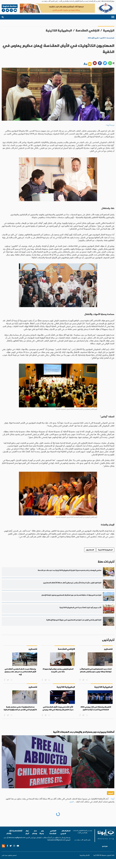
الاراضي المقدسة (87, 30)
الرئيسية (108, 30)
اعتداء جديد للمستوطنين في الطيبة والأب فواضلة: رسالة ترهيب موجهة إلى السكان (96, 670)
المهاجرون (90, 549)
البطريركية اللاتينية (59, 30)
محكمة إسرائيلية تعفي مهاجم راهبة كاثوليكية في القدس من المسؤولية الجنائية (20, 708)
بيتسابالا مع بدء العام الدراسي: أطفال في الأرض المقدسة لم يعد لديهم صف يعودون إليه (20, 672)
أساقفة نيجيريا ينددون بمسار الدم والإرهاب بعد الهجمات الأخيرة (83, 732)
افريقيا (110, 793)
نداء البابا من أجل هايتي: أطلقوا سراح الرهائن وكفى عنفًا (86, 816)
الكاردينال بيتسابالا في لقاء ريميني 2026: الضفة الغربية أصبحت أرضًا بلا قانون (95, 708)
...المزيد (72, 801)
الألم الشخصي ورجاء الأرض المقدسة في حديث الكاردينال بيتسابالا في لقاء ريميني (58, 708)
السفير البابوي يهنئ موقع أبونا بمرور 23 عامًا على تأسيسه (58, 670)
